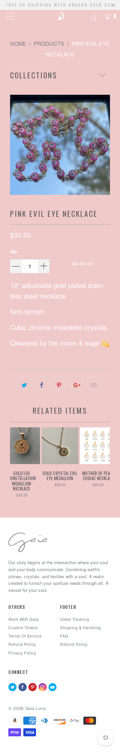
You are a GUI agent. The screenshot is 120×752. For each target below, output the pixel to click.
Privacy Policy (22, 653)
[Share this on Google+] (76, 383)
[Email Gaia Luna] (52, 687)
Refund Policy (74, 644)
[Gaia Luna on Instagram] (42, 687)
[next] (103, 145)
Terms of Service (25, 636)
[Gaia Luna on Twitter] (12, 687)
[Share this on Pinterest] (59, 383)
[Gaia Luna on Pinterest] (32, 687)
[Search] (93, 17)
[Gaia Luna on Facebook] (22, 687)
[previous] (16, 145)
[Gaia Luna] (60, 16)
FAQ (64, 636)
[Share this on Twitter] (24, 383)
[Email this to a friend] (94, 383)
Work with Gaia (23, 619)
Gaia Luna (35, 708)
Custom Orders (23, 627)
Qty (13, 251)
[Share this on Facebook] (42, 383)
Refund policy (22, 644)
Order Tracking (74, 619)
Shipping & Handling (80, 627)
